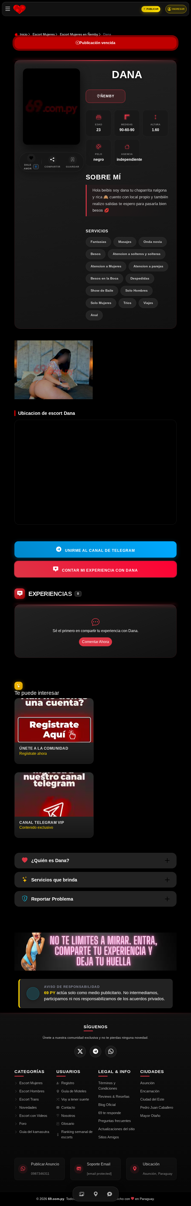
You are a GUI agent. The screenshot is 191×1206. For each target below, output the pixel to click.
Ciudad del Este (152, 1099)
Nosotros (68, 1116)
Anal (94, 315)
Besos (96, 254)
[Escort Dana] (53, 369)
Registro (67, 1083)
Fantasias (98, 242)
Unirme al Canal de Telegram (99, 550)
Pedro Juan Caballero (156, 1107)
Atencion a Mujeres (106, 266)
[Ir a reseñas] (109, 1194)
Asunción (147, 1083)
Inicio (23, 34)
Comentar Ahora (95, 642)
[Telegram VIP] (95, 1051)
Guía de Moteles (73, 1091)
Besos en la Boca (104, 278)
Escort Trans (29, 1099)
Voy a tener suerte (75, 1099)
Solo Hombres (136, 290)
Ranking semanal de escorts (76, 1134)
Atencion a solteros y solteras (136, 254)
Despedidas (139, 278)
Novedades (28, 1107)
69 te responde (109, 1113)
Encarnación (149, 1091)
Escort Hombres (31, 1091)
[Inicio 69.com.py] (19, 9)
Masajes (124, 242)
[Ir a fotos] (81, 1194)
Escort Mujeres (44, 34)
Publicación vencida (97, 43)
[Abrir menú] (7, 9)
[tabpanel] (95, 369)
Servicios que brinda (54, 879)
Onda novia (152, 242)
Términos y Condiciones (107, 1085)
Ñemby (107, 96)
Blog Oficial (107, 1105)
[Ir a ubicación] (95, 1194)
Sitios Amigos (108, 1137)
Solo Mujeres (101, 303)
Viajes (148, 303)
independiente (129, 159)
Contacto (68, 1107)
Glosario (67, 1124)
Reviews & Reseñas (114, 1096)
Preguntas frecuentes (114, 1121)
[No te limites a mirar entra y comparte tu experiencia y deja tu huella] (95, 951)
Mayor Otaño (150, 1116)
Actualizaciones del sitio (116, 1129)
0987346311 (40, 1173)
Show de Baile (102, 290)
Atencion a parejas (148, 266)
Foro (22, 1124)
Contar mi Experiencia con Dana (99, 570)
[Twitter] (80, 1051)
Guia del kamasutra (34, 1132)
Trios (127, 303)
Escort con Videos (33, 1116)
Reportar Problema (52, 899)
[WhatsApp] (111, 1051)
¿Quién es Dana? (50, 860)
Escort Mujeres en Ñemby (79, 34)
